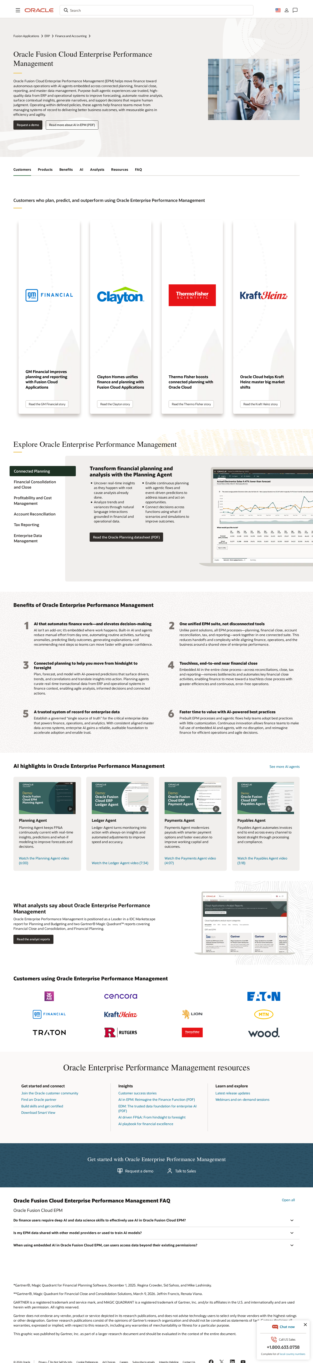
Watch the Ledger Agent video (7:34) (120, 863)
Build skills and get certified (42, 1106)
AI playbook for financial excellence (145, 1123)
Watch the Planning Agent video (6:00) (44, 860)
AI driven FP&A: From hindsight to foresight (151, 1117)
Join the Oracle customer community (49, 1093)
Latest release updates (232, 1093)
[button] (17, 10)
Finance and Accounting (71, 36)
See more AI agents (285, 766)
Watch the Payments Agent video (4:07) (190, 860)
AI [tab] (81, 169)
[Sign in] (286, 10)
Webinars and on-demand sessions (242, 1099)
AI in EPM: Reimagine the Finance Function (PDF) (156, 1099)
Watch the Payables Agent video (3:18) (262, 860)
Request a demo (28, 125)
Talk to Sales (185, 1171)
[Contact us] (295, 10)
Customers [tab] (22, 169)
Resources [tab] (119, 169)
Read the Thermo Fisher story (191, 404)
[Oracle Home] (39, 10)
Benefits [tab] (66, 169)
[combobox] (156, 10)
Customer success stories (137, 1093)
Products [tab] (45, 169)
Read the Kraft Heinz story (260, 404)
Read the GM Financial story (47, 404)
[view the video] (47, 798)
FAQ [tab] (138, 169)
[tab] (43, 471)
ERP (47, 36)
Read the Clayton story (115, 404)
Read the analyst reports (33, 939)
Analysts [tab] (97, 169)
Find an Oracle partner (38, 1099)
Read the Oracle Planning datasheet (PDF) (126, 537)
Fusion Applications (26, 36)
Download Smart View (38, 1112)
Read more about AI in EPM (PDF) (72, 125)
